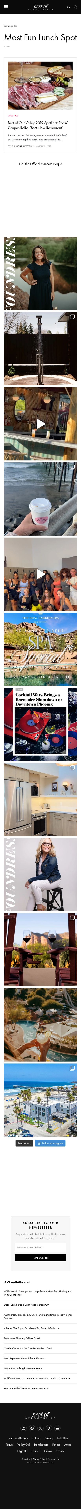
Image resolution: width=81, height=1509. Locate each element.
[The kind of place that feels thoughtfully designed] (40, 423)
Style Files (62, 1438)
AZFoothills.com (17, 1282)
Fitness (56, 1444)
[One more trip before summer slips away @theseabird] (40, 499)
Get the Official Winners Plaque (40, 164)
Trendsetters (41, 1444)
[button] (6, 7)
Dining (48, 1438)
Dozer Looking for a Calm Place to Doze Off (26, 1304)
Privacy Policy (39, 1459)
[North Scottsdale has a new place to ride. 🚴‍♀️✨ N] (40, 574)
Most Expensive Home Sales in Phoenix (24, 1358)
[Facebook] (32, 1428)
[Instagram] (23, 1428)
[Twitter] (40, 1428)
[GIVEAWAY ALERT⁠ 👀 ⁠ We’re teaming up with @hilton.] (40, 799)
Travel (9, 1444)
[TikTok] (49, 1428)
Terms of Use (53, 1459)
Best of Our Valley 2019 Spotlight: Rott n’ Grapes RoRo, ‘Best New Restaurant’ (38, 125)
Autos (67, 1444)
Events (60, 1451)
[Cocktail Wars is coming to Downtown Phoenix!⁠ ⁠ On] (40, 724)
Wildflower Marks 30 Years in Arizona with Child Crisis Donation (37, 1378)
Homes (35, 1451)
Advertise (26, 1459)
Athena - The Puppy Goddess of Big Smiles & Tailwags (31, 1328)
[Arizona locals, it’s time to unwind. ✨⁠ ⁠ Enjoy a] (40, 649)
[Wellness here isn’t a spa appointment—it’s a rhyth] (40, 348)
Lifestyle (13, 115)
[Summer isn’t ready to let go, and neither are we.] (40, 1100)
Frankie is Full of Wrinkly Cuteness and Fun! (26, 1388)
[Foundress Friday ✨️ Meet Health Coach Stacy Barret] (40, 273)
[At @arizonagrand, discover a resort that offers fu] (40, 1025)
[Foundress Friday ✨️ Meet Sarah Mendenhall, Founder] (40, 874)
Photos (48, 1451)
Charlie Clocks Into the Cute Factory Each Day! (28, 1348)
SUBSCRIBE (40, 1257)
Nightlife (22, 1451)
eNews (36, 1438)
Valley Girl (23, 1444)
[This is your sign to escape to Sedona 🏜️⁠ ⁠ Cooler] (40, 949)
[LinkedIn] (57, 1428)
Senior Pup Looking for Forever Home (23, 1368)
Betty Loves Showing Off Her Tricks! (22, 1338)
